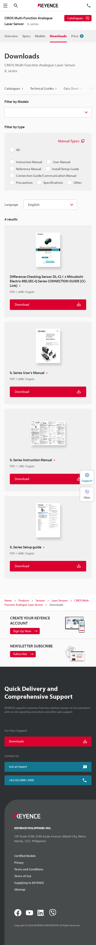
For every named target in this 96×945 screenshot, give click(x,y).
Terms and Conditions (28, 869)
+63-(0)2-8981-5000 (21, 780)
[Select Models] (48, 112)
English (34, 204)
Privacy (19, 863)
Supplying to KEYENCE (29, 883)
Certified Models (25, 856)
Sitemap (19, 889)
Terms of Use (22, 876)
